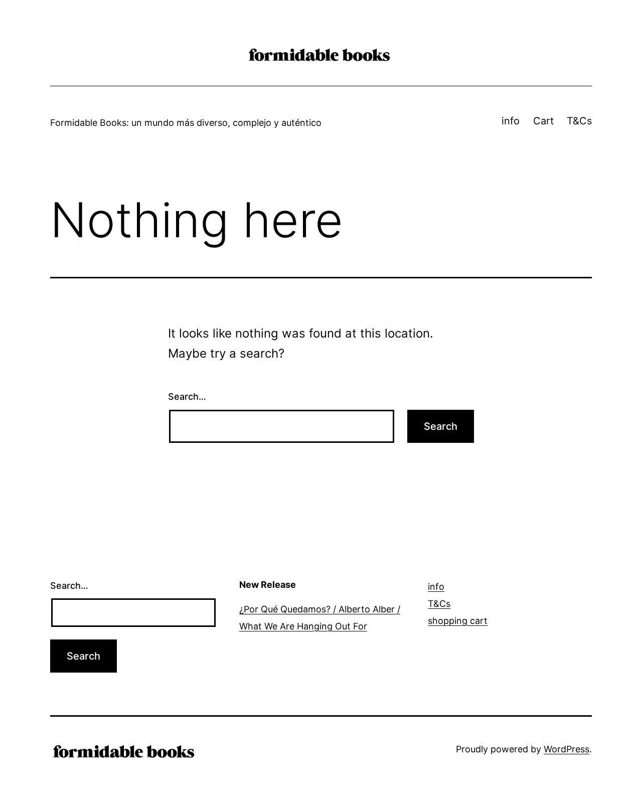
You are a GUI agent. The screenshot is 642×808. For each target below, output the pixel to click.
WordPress (566, 749)
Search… (187, 396)
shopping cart (458, 620)
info (511, 121)
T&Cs (579, 121)
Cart (543, 121)
